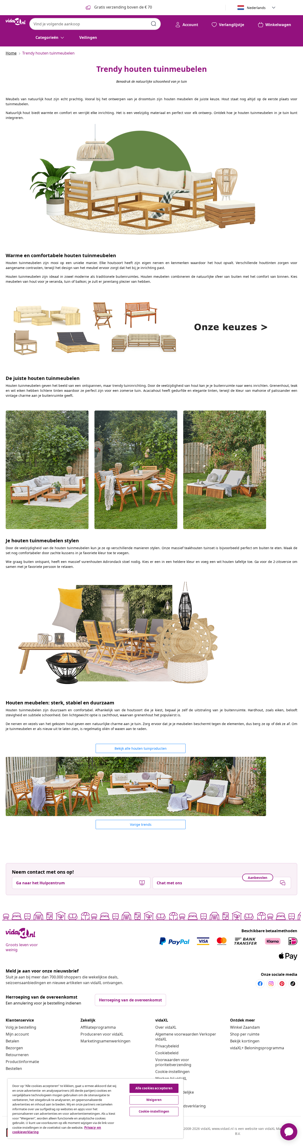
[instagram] (271, 983)
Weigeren (154, 1100)
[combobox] (95, 24)
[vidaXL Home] (16, 21)
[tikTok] (292, 983)
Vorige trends (141, 824)
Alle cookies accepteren (154, 1088)
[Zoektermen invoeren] (153, 23)
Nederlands (256, 7)
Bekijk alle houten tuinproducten (141, 748)
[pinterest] (282, 983)
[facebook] (260, 983)
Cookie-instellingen (172, 1071)
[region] (95, 1108)
